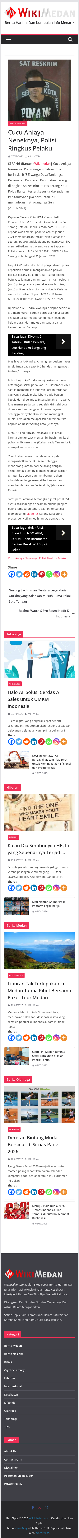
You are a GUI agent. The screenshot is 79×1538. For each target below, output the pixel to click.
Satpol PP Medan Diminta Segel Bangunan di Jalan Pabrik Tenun (48, 1056)
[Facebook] (11, 574)
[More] (64, 574)
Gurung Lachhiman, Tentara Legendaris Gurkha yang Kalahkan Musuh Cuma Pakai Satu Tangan (40, 596)
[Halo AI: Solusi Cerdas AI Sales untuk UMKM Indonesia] (39, 659)
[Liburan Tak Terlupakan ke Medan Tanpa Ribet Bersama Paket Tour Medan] (39, 950)
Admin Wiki (34, 156)
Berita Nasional (18, 123)
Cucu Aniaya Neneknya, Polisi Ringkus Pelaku (37, 558)
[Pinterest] (41, 574)
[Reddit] (26, 574)
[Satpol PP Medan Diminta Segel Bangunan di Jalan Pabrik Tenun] (16, 1058)
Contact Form (13, 1459)
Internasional (13, 1386)
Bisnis (8, 1362)
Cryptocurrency (14, 1370)
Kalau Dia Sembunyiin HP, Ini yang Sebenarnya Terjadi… (39, 848)
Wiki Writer (33, 714)
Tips (7, 1427)
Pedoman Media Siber (18, 1475)
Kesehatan (11, 1394)
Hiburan (13, 837)
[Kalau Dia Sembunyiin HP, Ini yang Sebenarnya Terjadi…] (39, 812)
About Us (10, 1451)
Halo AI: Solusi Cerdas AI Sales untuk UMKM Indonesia (34, 699)
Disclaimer (11, 1467)
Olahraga (14, 1129)
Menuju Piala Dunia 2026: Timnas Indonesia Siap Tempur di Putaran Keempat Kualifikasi (50, 1212)
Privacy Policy (13, 1484)
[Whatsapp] (49, 574)
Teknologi (14, 684)
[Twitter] (19, 574)
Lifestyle (9, 1402)
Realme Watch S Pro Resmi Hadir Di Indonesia (44, 613)
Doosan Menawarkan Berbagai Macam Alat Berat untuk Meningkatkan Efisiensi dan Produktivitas (51, 761)
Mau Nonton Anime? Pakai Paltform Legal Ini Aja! (49, 904)
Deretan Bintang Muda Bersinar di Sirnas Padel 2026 (33, 1144)
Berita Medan (16, 975)
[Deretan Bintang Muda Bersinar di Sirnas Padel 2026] (39, 1104)
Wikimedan (42, 163)
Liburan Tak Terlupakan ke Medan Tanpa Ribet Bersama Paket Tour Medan (39, 990)
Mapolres (32, 513)
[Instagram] (56, 574)
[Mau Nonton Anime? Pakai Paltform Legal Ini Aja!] (16, 906)
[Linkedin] (34, 574)
